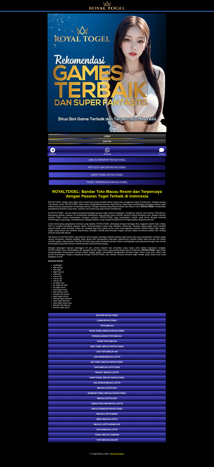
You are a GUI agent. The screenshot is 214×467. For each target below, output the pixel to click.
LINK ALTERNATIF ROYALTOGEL (107, 160)
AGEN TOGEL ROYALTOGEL (107, 174)
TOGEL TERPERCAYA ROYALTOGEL (107, 182)
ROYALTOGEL (147, 206)
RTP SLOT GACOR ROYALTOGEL (107, 167)
